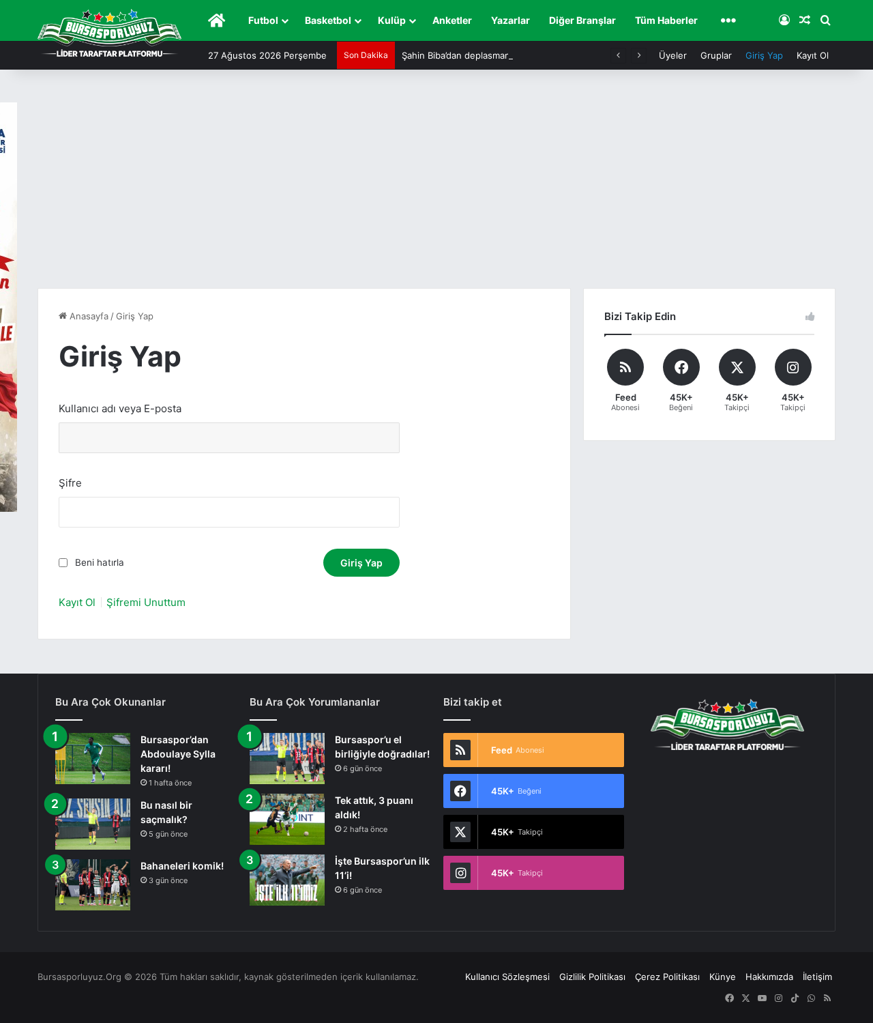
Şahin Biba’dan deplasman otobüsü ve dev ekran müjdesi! (523, 55)
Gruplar (716, 55)
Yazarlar (510, 20)
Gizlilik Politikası (592, 976)
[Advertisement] (436, 185)
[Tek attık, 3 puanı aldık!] (287, 819)
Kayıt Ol (813, 55)
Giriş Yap (764, 55)
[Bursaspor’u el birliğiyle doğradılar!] (287, 758)
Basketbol (328, 20)
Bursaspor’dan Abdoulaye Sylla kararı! (178, 754)
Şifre (70, 482)
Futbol (263, 20)
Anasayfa (87, 316)
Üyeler (673, 55)
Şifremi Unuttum (146, 602)
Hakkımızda (769, 976)
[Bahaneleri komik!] (92, 884)
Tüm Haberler (666, 20)
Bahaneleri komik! (182, 865)
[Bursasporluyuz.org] (109, 33)
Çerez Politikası (667, 976)
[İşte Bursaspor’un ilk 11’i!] (287, 880)
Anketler (452, 20)
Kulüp (392, 20)
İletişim (817, 976)
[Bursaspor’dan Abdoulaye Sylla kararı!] (92, 758)
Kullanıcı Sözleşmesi (507, 976)
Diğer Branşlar (582, 20)
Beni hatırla (99, 562)
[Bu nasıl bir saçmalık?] (92, 824)
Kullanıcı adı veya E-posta (120, 408)
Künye (722, 976)
